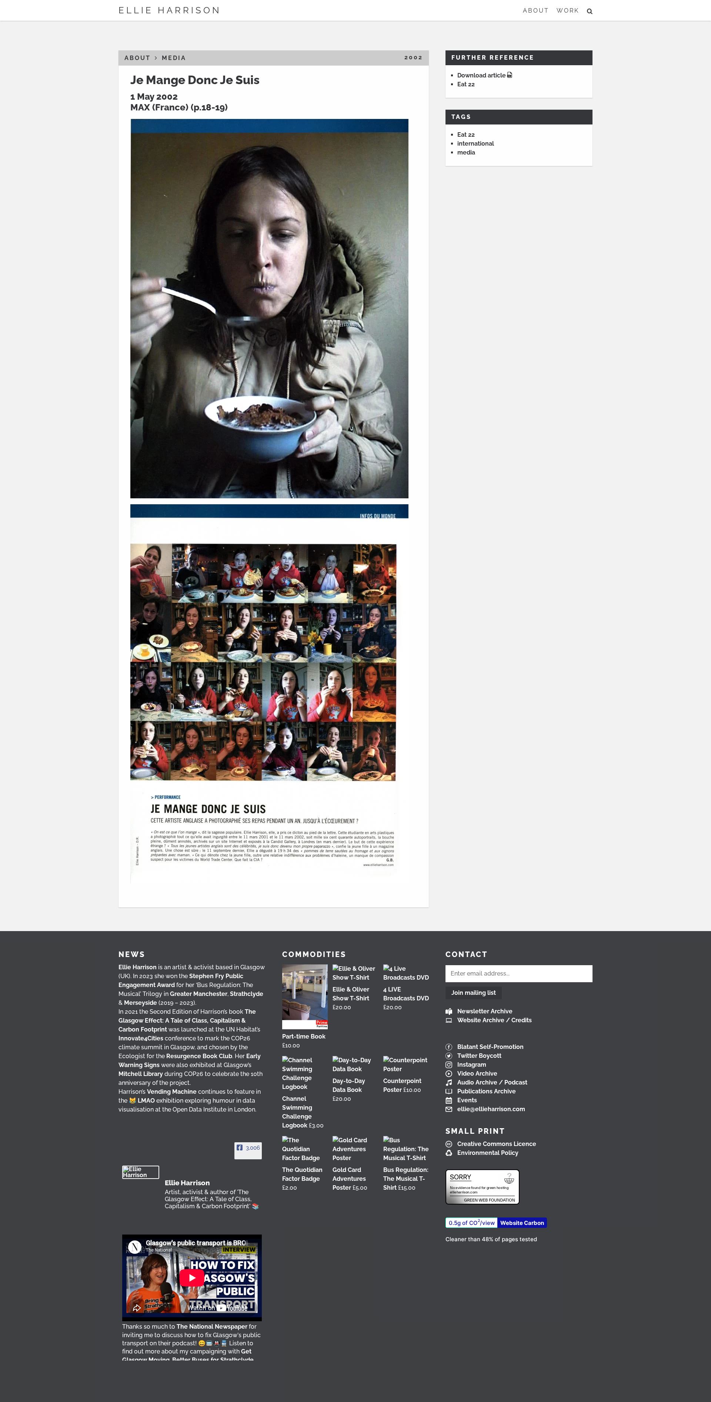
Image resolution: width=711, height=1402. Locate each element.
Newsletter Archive (485, 1011)
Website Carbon (522, 1222)
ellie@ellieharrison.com (491, 1109)
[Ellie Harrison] (140, 1172)
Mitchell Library (140, 1073)
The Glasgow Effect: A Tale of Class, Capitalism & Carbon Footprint (187, 1020)
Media (174, 58)
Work (568, 10)
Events (467, 1100)
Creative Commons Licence (496, 1143)
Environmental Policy (487, 1152)
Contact (466, 954)
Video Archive (477, 1073)
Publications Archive (486, 1091)
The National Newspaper (212, 1326)
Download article (481, 75)
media (466, 152)
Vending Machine (172, 1091)
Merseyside (140, 1002)
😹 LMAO (142, 1100)
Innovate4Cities (140, 1038)
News (131, 954)
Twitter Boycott (479, 1055)
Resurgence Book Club (199, 1056)
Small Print (475, 1131)
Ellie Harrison (169, 10)
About (536, 10)
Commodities (314, 954)
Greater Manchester (198, 993)
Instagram (471, 1064)
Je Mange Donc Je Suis (195, 80)
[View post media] (192, 1278)
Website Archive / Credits (494, 1020)
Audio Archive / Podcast (492, 1082)
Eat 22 (466, 84)
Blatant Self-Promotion (490, 1046)
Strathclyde (246, 993)
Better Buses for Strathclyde (213, 1359)
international (475, 143)
